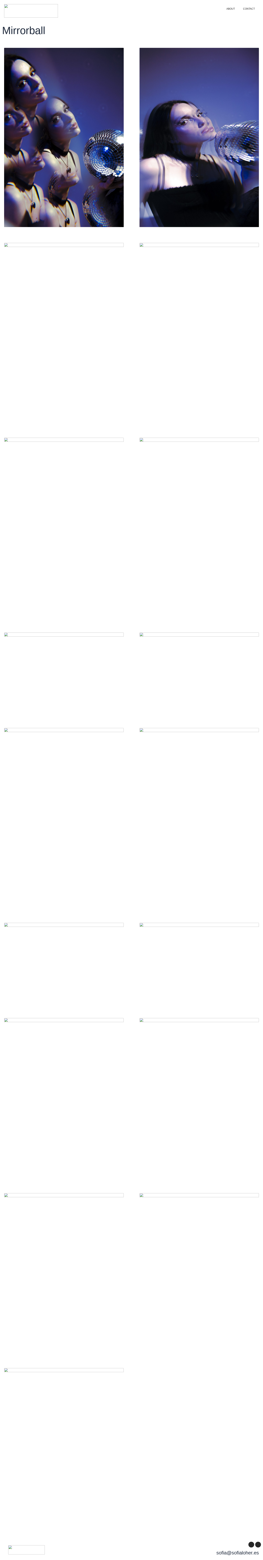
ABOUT (230, 8)
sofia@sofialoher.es (237, 1552)
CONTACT (249, 8)
